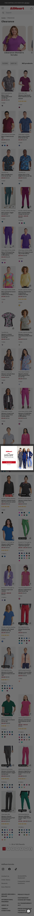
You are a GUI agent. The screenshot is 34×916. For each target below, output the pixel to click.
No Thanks (9, 464)
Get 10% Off (9, 462)
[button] (28, 911)
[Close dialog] (32, 447)
